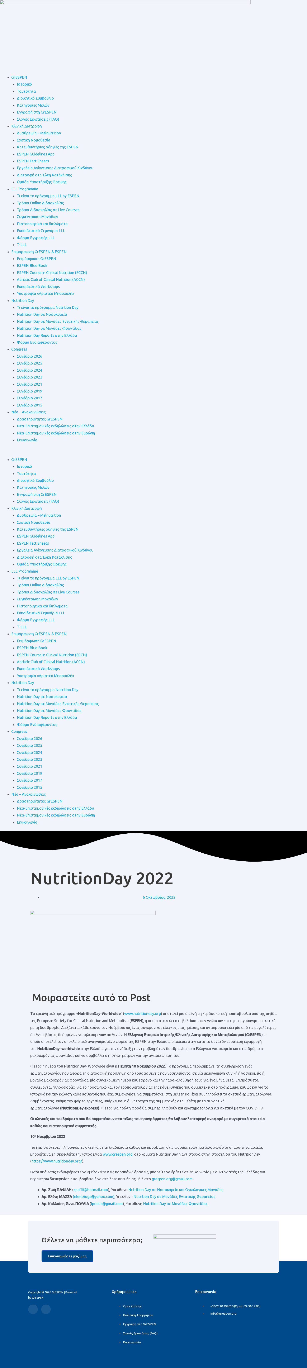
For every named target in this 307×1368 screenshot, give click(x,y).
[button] (153, 452)
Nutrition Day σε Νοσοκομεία (42, 314)
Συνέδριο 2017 (29, 398)
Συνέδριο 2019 (29, 391)
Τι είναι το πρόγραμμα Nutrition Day (47, 307)
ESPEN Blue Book (32, 265)
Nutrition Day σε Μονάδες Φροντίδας (49, 328)
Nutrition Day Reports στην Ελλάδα (47, 335)
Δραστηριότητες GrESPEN (39, 419)
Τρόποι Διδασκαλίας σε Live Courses (48, 210)
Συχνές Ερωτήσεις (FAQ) (38, 119)
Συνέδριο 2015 (29, 405)
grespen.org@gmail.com (172, 1179)
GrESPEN (19, 77)
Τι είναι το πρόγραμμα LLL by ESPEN (48, 196)
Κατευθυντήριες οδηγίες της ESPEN (48, 147)
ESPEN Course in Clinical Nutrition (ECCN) (52, 272)
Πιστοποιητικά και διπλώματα (42, 224)
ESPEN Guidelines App (36, 154)
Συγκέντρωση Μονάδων (37, 217)
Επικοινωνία (27, 440)
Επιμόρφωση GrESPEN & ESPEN (39, 252)
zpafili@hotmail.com (91, 1190)
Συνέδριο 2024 (29, 370)
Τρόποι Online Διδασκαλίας (40, 203)
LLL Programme (24, 189)
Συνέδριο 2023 (29, 377)
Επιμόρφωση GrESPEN (36, 258)
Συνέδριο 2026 (29, 356)
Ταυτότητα (26, 91)
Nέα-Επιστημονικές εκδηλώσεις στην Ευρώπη (56, 433)
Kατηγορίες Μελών (33, 105)
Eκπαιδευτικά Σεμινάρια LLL (41, 230)
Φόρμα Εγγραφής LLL (36, 238)
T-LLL (22, 244)
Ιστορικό (24, 84)
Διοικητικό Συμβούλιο (35, 98)
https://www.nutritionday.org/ (57, 1161)
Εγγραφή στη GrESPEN (37, 112)
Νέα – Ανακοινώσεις (28, 412)
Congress (19, 349)
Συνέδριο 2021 (29, 384)
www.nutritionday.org (142, 1013)
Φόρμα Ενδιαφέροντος (37, 342)
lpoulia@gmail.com (107, 1203)
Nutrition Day (22, 300)
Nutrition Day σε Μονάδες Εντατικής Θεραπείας (58, 321)
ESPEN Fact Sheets (33, 161)
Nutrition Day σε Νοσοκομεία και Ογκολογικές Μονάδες (175, 1190)
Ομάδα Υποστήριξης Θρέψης (42, 182)
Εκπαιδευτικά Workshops (38, 286)
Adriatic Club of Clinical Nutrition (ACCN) (51, 279)
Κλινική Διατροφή (26, 126)
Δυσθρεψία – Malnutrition (39, 133)
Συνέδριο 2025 (29, 363)
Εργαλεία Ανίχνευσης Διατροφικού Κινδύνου (55, 168)
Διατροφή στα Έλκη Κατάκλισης (44, 175)
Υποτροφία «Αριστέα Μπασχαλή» (45, 293)
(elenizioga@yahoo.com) (93, 1196)
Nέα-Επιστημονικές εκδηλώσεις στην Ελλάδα (55, 426)
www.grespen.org (117, 1154)
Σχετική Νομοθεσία (33, 140)
